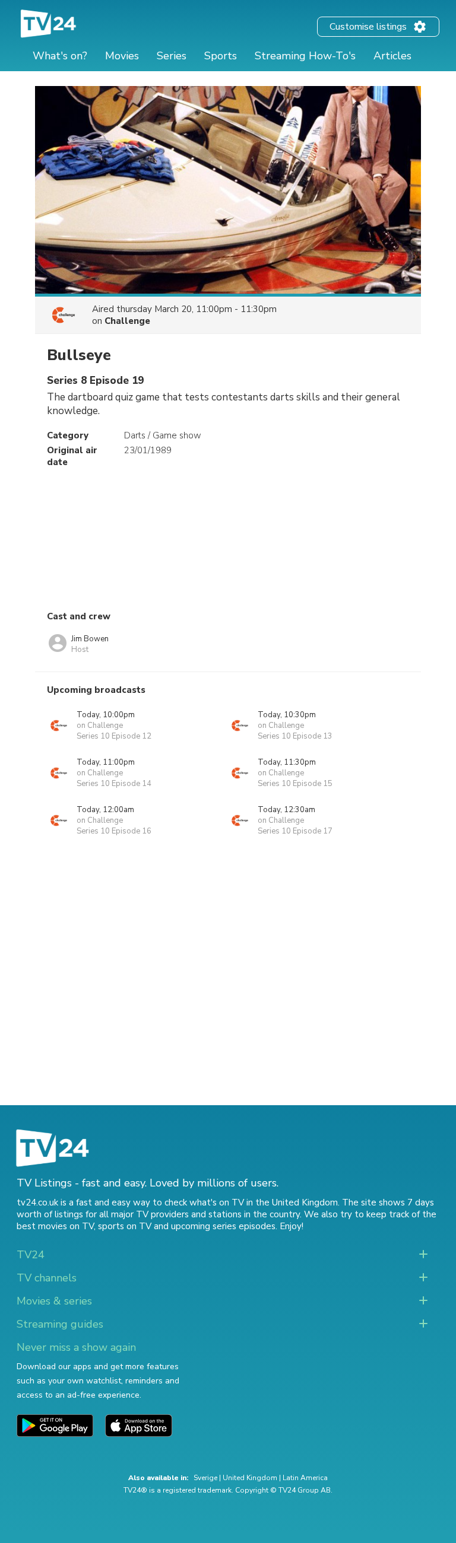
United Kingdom (250, 1477)
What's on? (60, 56)
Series (171, 56)
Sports (220, 56)
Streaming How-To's (305, 56)
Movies (122, 56)
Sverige (205, 1477)
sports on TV (124, 1226)
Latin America (305, 1477)
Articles (392, 56)
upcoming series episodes (223, 1226)
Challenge (127, 321)
